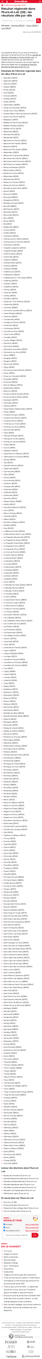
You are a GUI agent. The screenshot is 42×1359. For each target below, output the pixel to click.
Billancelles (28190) (11, 176)
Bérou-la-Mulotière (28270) (14, 167)
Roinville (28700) (10, 901)
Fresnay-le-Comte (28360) (14, 439)
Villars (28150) (9, 1131)
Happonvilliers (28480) (12, 501)
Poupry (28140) (9, 871)
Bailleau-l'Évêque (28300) (14, 126)
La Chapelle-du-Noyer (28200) (15, 540)
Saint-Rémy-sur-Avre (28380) (15, 996)
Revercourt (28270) (11, 895)
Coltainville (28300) (11, 304)
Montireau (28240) (11, 770)
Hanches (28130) (10, 498)
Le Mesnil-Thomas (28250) (14, 609)
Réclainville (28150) (11, 892)
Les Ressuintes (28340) (13, 633)
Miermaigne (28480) (12, 740)
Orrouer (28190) (10, 841)
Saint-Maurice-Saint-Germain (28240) (18, 984)
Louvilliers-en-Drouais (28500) (15, 662)
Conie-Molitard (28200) (13, 313)
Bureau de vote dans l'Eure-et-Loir (17, 1176)
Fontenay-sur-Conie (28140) (15, 424)
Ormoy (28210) (9, 838)
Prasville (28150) (10, 874)
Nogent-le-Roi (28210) (12, 811)
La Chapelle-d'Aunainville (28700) (17, 537)
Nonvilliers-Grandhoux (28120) (15, 820)
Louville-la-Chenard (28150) (14, 659)
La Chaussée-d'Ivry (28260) (14, 549)
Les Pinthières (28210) (12, 630)
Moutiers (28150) (10, 797)
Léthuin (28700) (10, 639)
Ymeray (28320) (10, 1160)
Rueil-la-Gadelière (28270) (14, 910)
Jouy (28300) (9, 528)
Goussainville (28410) (12, 486)
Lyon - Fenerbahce (11, 1266)
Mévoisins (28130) (11, 734)
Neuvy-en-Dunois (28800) (14, 805)
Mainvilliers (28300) (11, 695)
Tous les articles (17, 1325)
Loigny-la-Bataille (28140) (13, 653)
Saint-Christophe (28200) (14, 928)
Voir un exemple (32, 1224)
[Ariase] (11, 1356)
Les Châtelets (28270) (12, 618)
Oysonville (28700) (11, 853)
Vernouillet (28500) (11, 1113)
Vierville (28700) (10, 1122)
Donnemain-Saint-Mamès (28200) (17, 370)
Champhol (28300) (11, 236)
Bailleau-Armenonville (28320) (16, 123)
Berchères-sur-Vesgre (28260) (16, 164)
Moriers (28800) (10, 785)
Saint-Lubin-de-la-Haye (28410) (16, 964)
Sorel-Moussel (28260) (12, 1047)
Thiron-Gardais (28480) (13, 1068)
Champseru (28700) (12, 245)
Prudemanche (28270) (13, 883)
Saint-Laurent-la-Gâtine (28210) (16, 955)
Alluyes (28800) (10, 87)
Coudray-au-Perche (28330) (14, 322)
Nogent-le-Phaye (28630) (14, 809)
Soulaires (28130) (10, 1053)
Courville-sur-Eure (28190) (14, 331)
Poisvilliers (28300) (11, 865)
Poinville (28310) (10, 862)
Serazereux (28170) (11, 1041)
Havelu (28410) (9, 504)
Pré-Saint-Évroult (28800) (14, 877)
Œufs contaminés (11, 1257)
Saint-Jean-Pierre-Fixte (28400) (16, 952)
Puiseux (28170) (10, 889)
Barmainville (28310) (12, 134)
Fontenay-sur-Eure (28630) (14, 427)
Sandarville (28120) (11, 1017)
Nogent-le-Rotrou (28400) (14, 814)
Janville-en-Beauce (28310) (14, 522)
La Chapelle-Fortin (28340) (14, 546)
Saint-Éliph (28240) (11, 937)
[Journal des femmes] (11, 1342)
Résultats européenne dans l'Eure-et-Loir (20, 1187)
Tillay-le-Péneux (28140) (13, 1077)
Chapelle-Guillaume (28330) (15, 248)
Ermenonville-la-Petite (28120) (16, 397)
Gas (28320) (8, 463)
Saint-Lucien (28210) (12, 970)
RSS (25, 1325)
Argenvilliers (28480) (12, 105)
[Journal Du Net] (11, 1346)
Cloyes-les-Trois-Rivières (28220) (17, 301)
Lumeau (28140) (10, 677)
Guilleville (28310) (10, 492)
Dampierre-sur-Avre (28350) (15, 352)
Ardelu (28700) (9, 102)
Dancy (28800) (9, 355)
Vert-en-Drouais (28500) (13, 1116)
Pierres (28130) (9, 859)
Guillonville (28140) (11, 495)
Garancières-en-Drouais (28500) (16, 457)
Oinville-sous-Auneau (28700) (15, 829)
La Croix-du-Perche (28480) (14, 552)
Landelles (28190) (10, 579)
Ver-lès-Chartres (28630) (13, 1110)
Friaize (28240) (9, 445)
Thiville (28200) (10, 1074)
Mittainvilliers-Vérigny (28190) (15, 746)
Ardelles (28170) (10, 99)
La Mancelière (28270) (12, 567)
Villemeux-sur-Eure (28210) (14, 1140)
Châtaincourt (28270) (12, 272)
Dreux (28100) (32, 26)
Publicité (37, 1323)
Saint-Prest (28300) (11, 993)
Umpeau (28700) (10, 1098)
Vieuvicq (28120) (10, 1125)
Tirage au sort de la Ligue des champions (20, 1275)
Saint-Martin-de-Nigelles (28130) (16, 978)
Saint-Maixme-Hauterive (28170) (16, 975)
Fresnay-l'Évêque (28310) (13, 436)
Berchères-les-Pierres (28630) (16, 158)
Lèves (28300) (9, 644)
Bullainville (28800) (11, 227)
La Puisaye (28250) (11, 570)
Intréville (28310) (10, 516)
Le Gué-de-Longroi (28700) (14, 603)
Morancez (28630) (11, 782)
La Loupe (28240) (10, 564)
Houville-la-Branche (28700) (15, 507)
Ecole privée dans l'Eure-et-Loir (16, 1205)
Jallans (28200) (9, 519)
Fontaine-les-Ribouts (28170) (15, 418)
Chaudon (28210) (10, 284)
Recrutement (32, 1325)
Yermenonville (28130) (12, 1154)
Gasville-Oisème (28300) (13, 465)
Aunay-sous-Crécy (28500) (14, 111)
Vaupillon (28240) (10, 1107)
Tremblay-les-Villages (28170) (15, 1086)
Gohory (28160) (9, 477)
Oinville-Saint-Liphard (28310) (15, 826)
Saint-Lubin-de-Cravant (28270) (16, 961)
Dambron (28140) (11, 343)
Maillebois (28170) (11, 689)
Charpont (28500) (11, 260)
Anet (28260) (9, 93)
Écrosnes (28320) (10, 382)
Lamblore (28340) (11, 576)
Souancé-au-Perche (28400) (15, 1050)
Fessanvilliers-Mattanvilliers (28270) (18, 409)
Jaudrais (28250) (10, 525)
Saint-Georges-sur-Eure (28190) (16, 943)
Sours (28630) (9, 1056)
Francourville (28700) (12, 430)
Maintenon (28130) (11, 692)
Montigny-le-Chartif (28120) (14, 764)
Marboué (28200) (10, 704)
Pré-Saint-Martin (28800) (13, 880)
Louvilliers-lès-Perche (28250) (15, 665)
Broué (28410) (9, 221)
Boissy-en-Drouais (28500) (14, 182)
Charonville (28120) (11, 257)
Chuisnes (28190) (10, 293)
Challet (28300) (10, 233)
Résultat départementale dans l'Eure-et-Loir (21, 1178)
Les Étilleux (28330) (11, 627)
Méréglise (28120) (11, 722)
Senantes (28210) (10, 1035)
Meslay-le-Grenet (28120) (13, 728)
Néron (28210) (9, 800)
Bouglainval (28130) (11, 200)
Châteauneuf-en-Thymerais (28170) (18, 278)
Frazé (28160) (9, 433)
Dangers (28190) (10, 361)
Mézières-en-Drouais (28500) (15, 737)
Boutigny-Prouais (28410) (13, 203)
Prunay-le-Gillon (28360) (13, 886)
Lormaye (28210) (10, 656)
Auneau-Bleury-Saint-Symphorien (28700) (20, 114)
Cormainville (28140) (12, 319)
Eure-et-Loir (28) (10, 1202)
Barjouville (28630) (11, 132)
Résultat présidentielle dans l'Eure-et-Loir (20, 1181)
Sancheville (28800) (11, 1014)
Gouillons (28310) (10, 483)
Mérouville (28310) (11, 725)
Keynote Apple (10, 1260)
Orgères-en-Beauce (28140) (14, 835)
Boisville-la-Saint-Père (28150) (15, 188)
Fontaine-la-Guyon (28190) (14, 415)
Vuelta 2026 (8, 1272)
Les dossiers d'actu (12, 1231)
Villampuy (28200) (11, 1128)
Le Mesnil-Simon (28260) (14, 606)
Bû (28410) (8, 224)
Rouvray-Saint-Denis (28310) (15, 904)
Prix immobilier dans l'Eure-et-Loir (17, 1211)
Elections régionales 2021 (15, 5)
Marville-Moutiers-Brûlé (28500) (16, 716)
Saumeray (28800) (11, 1029)
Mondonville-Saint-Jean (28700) (16, 755)
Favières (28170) (10, 406)
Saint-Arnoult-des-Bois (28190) (16, 916)
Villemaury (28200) (11, 1136)
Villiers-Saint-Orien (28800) (14, 1145)
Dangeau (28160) (10, 358)
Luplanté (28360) (10, 680)
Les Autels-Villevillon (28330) (15, 615)
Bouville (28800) (10, 206)
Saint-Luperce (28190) (12, 973)
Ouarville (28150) (10, 844)
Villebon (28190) (10, 1134)
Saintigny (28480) (10, 1008)
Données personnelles (9, 1327)
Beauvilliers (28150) (11, 152)
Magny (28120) (9, 686)
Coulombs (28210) (11, 325)
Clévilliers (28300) (11, 299)
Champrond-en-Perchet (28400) (17, 242)
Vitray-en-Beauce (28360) (14, 1148)
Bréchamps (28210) (11, 209)
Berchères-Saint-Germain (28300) (17, 161)
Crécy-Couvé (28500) (12, 334)
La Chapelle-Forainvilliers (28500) (17, 543)
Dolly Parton (9, 1269)
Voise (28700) (9, 1151)
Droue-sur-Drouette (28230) (15, 376)
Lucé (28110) (6, 28)
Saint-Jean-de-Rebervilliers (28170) (17, 949)
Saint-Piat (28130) (10, 990)
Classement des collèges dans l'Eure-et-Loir (21, 1208)
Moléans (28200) (10, 752)
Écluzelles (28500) (11, 379)
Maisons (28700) (10, 698)
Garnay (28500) (10, 460)
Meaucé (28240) (10, 719)
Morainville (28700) (11, 779)
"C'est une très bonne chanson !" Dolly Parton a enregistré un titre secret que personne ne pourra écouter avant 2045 (22, 1281)
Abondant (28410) (11, 78)
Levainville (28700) (11, 641)
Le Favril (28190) (10, 597)
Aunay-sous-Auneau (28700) (15, 108)
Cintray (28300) (10, 296)
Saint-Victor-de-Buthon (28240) (16, 1002)
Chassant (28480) (10, 269)
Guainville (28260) (11, 489)
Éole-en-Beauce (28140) (13, 385)
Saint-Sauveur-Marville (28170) (15, 999)
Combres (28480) (11, 308)
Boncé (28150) (9, 191)
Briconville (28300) (11, 215)
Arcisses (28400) (10, 96)
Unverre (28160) (10, 1101)
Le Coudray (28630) (11, 594)
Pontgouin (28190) (11, 868)
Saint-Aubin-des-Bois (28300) (15, 919)
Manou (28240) (10, 701)
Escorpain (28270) (11, 400)
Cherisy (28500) (10, 290)
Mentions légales (15, 1329)
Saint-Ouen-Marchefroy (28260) (16, 987)
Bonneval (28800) (11, 197)
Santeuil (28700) (10, 1020)
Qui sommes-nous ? (8, 1323)
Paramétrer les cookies (25, 1327)
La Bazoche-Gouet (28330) (14, 531)
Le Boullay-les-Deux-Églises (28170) (18, 585)
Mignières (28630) (11, 743)
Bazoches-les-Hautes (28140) (15, 143)
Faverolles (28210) (11, 403)
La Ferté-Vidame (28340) (13, 555)
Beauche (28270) (10, 146)
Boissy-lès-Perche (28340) (14, 185)
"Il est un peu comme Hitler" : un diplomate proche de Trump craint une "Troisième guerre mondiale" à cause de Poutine (21, 1290)
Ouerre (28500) (10, 847)
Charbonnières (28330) (13, 254)
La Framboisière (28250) (13, 558)
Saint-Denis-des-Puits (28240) (16, 931)
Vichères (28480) (10, 1119)
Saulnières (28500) (11, 1026)
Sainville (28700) (10, 1011)
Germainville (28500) (12, 471)
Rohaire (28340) (10, 898)
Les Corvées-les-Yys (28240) (15, 624)
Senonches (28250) (11, 1038)
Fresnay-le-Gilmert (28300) (14, 442)
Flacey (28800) (9, 412)
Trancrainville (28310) (12, 1083)
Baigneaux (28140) (11, 120)
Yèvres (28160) (9, 1157)
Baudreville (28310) (11, 138)
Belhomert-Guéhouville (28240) (16, 155)
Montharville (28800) (12, 761)
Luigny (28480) (9, 671)
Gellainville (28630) (11, 469)
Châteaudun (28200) (12, 275)
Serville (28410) (9, 1044)
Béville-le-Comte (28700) (14, 173)
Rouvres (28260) (10, 907)
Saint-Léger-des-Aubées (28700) (17, 958)
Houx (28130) (9, 510)
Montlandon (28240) (12, 773)
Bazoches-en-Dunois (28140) (15, 140)
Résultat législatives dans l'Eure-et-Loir (19, 1184)
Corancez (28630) (10, 316)
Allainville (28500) (10, 81)
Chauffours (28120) (11, 287)
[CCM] (31, 1342)
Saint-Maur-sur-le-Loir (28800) (16, 981)
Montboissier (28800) (12, 758)
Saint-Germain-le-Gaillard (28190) (17, 946)
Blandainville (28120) (12, 179)
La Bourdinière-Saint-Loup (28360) (17, 534)
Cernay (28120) (9, 230)
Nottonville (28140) (11, 823)
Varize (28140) (9, 1104)
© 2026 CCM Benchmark (21, 1332)
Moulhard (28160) (10, 794)
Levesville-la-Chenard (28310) (15, 647)
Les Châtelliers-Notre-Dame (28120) (18, 621)
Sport (7, 1227)
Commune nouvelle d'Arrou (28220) (18, 310)
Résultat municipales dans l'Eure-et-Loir (19, 1190)
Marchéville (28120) (11, 707)
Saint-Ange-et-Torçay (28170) (15, 913)
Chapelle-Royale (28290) (13, 251)
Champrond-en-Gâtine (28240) (16, 239)
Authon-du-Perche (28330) (14, 117)
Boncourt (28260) (10, 194)
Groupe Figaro (27, 1329)
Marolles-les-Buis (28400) (14, 713)
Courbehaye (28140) (11, 328)
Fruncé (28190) (9, 448)
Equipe (19, 1323)
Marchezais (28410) (11, 710)
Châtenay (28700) (11, 281)
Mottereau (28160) (11, 791)
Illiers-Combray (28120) (13, 513)
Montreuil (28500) (11, 776)
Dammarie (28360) (11, 346)
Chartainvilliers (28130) (12, 263)
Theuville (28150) (10, 1062)
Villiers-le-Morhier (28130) (14, 1142)
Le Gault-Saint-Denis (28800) (15, 600)
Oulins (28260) (9, 850)
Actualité (8, 1224)
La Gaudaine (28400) (12, 561)
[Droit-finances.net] (31, 1346)
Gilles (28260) (9, 474)
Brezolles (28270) (10, 212)
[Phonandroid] (31, 1356)
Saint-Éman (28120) (11, 940)
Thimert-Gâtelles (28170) (13, 1065)
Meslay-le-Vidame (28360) (14, 731)
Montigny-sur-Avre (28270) (14, 767)
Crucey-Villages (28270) (13, 340)
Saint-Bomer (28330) (12, 925)
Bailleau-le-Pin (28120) (12, 129)
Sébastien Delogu (11, 1263)
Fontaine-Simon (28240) (13, 421)
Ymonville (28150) (10, 1163)
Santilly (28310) (9, 1023)
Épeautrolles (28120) (12, 388)
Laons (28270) (9, 582)
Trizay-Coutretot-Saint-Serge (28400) (18, 1092)
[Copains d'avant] (11, 1351)
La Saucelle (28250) (11, 573)
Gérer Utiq (36, 1327)
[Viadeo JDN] (31, 1351)
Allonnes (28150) (10, 84)
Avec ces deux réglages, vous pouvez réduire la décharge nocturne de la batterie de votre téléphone (22, 1307)
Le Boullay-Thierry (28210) (14, 591)
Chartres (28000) (17, 26)
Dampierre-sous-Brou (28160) (15, 349)
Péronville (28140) (11, 856)
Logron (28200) (10, 650)
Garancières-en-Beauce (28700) (16, 454)
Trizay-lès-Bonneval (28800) (15, 1095)
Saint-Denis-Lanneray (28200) (15, 934)
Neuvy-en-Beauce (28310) (14, 803)
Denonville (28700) (11, 364)
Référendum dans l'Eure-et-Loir (16, 1193)
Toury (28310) (9, 1080)
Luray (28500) (9, 683)
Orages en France (11, 1254)
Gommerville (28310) (12, 480)
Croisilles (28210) (10, 337)
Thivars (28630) (10, 1071)
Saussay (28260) (10, 1032)
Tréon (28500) (9, 1089)
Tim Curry (8, 1251)
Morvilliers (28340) (11, 788)
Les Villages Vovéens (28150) (15, 635)
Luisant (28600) (10, 674)
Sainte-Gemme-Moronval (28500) (17, 1005)
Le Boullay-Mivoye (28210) (14, 588)
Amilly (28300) (9, 90)
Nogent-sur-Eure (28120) (13, 817)
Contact (8, 1325)
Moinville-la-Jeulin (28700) (14, 749)
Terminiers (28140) (11, 1059)
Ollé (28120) (8, 832)
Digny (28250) (9, 367)
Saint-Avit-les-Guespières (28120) (17, 922)
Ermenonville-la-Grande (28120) (16, 394)
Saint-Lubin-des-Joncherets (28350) (18, 966)
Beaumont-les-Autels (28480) (15, 149)
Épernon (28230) (10, 391)
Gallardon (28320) (11, 451)
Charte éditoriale (27, 1323)
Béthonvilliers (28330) (12, 170)
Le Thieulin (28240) (11, 612)
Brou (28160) (8, 218)
